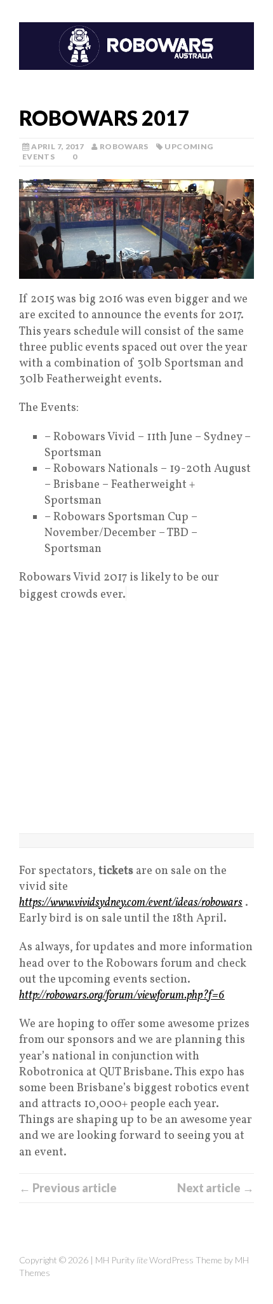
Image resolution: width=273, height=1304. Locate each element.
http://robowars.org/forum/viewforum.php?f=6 (122, 996)
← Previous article (68, 1188)
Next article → (215, 1188)
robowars (124, 146)
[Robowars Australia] (136, 47)
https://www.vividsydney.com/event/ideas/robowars (131, 903)
